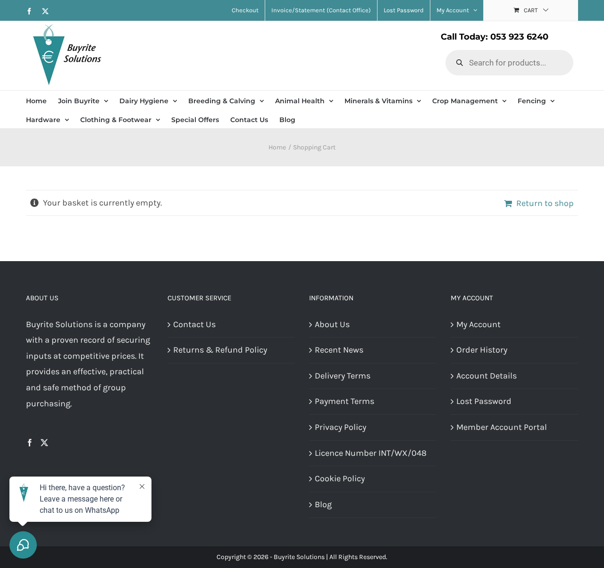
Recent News (339, 350)
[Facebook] (30, 442)
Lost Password (484, 401)
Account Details (486, 375)
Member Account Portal (501, 427)
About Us (332, 324)
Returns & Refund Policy (220, 350)
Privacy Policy (340, 427)
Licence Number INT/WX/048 (371, 453)
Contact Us (194, 324)
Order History (481, 350)
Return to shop (545, 203)
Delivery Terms (342, 375)
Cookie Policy (340, 478)
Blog (323, 504)
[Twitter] (44, 442)
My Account (478, 324)
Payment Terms (344, 401)
